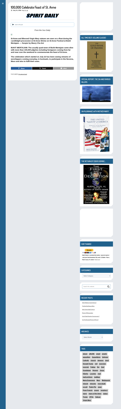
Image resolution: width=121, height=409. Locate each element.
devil (107, 360)
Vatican (97, 397)
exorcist (86, 367)
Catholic (86, 360)
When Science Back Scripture (88, 309)
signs (85, 393)
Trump (85, 397)
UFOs (91, 397)
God (102, 367)
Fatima (92, 367)
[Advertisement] (96, 16)
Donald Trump (88, 364)
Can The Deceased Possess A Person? (90, 319)
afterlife (91, 354)
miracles (93, 384)
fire (98, 367)
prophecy (104, 390)
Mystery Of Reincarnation (87, 313)
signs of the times (95, 393)
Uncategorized (22, 74)
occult (85, 387)
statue (105, 393)
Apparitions (96, 357)
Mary (98, 380)
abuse (85, 354)
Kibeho (85, 374)
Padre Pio (92, 387)
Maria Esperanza (89, 380)
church (93, 360)
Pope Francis (87, 390)
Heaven (95, 370)
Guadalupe (87, 370)
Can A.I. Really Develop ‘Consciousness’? (90, 316)
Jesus (102, 370)
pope (100, 387)
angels (104, 354)
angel (98, 354)
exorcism (102, 364)
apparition (86, 357)
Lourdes (93, 374)
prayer (96, 390)
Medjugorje (106, 380)
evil (96, 364)
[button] (3, 3)
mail (99, 374)
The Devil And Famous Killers (88, 306)
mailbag (97, 377)
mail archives (87, 377)
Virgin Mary (87, 400)
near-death (101, 384)
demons (100, 360)
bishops (105, 357)
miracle (85, 384)
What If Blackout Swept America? (89, 302)
